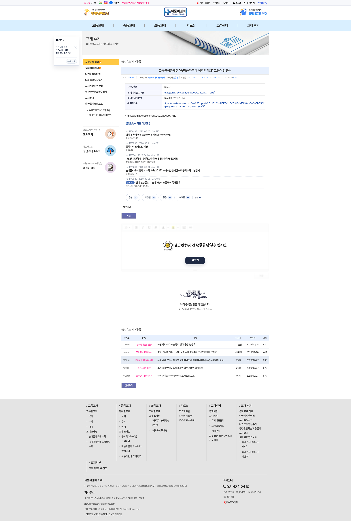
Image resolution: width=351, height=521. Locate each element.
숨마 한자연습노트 (94, 103)
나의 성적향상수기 (94, 79)
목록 (129, 215)
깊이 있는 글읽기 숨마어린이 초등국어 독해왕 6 (158, 182)
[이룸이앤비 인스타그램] (105, 2)
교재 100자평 (92, 68)
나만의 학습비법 (92, 73)
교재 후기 (101, 43)
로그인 (238, 3)
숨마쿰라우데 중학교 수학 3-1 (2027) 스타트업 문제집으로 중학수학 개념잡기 (163, 170)
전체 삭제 (71, 61)
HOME (91, 43)
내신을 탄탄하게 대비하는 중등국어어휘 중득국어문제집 (152, 158)
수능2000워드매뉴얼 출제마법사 (135, 3)
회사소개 (216, 3)
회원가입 (263, 3)
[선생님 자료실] (97, 12)
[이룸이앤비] (175, 12)
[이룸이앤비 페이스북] (111, 2)
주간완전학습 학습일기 (96, 91)
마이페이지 (250, 3)
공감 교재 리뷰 (112, 43)
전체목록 (129, 385)
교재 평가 (89, 97)
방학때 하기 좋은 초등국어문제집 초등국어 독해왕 (149, 134)
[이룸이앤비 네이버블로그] (100, 2)
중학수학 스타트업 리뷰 (137, 146)
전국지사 (226, 3)
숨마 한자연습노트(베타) (99, 110)
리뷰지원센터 (205, 2)
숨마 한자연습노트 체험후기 (100, 115)
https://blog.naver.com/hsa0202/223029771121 (188, 92)
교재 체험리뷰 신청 (94, 85)
